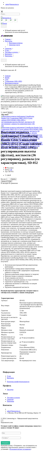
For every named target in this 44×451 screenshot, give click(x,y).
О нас (9, 376)
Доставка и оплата (13, 397)
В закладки (5, 183)
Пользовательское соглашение (20, 449)
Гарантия (10, 399)
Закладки (10, 389)
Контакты (10, 378)
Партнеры (10, 401)
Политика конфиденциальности (18, 382)
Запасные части (14, 45)
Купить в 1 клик (6, 181)
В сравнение (13, 183)
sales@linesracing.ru (13, 411)
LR (11, 170)
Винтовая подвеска (16, 43)
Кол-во (3, 179)
